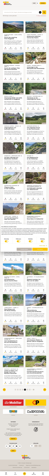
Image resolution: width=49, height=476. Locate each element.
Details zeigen (42, 245)
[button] (24, 473)
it (39, 445)
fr (36, 445)
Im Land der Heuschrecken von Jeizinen (11, 218)
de (32, 445)
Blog (13, 450)
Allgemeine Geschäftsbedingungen (33, 465)
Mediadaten (33, 467)
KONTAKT (13, 438)
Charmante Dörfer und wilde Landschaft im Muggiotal (13, 98)
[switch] (18, 241)
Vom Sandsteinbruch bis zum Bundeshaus (10, 341)
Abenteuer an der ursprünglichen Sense (33, 98)
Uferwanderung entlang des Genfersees (34, 311)
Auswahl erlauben (24, 249)
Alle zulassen (40, 249)
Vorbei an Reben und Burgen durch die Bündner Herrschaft (10, 372)
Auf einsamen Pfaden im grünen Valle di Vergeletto (35, 340)
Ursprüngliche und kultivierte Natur (10, 128)
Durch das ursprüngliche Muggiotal (10, 38)
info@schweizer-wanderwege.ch (13, 429)
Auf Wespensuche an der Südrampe (32, 158)
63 (33, 389)
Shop (34, 3)
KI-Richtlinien (27, 467)
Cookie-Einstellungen (12, 465)
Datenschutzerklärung (17, 467)
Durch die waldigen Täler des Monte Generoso (12, 68)
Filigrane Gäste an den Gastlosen (9, 188)
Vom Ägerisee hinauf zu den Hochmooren (33, 128)
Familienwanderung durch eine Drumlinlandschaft (35, 372)
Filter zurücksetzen (42, 15)
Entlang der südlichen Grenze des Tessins (34, 37)
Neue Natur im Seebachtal (35, 219)
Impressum (21, 465)
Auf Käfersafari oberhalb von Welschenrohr (34, 189)
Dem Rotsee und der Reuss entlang (9, 310)
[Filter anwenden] (44, 12)
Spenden (43, 3)
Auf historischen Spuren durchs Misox (10, 280)
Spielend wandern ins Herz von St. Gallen (33, 280)
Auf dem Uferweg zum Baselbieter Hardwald (11, 158)
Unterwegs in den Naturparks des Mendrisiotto (35, 67)
